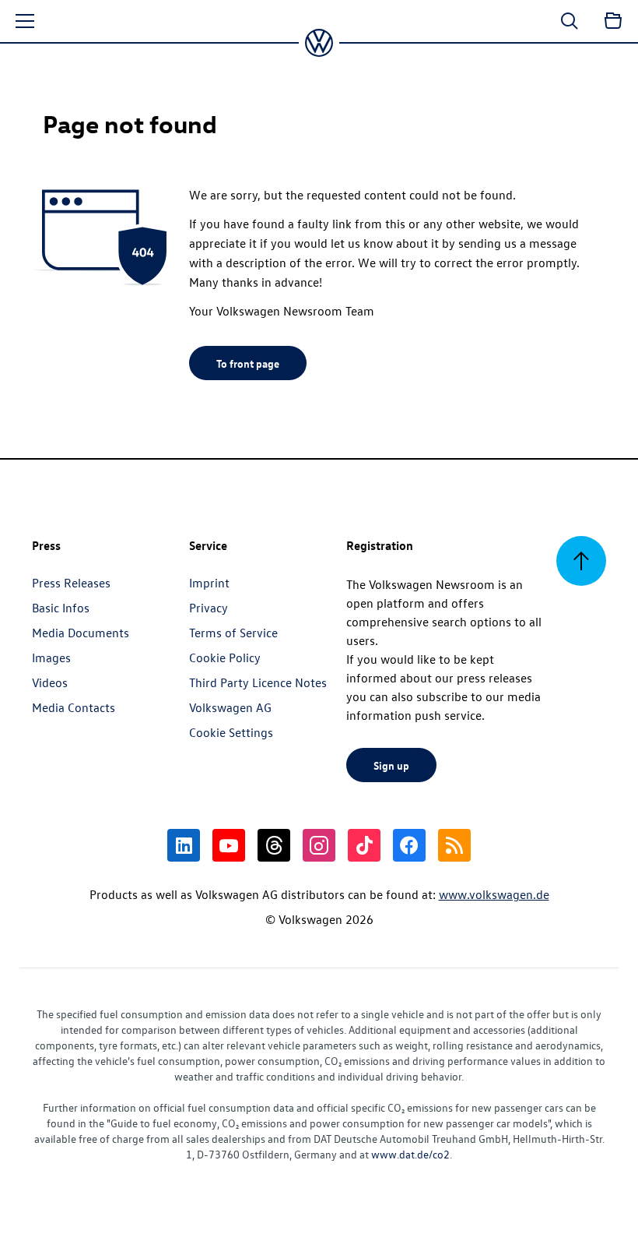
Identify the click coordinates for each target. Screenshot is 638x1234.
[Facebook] (409, 845)
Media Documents (80, 632)
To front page (247, 363)
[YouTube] (228, 845)
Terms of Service (233, 632)
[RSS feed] (454, 845)
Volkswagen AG (230, 707)
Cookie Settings (231, 732)
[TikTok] (364, 845)
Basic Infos (60, 607)
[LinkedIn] (183, 845)
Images (51, 657)
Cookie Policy (225, 657)
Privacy (208, 607)
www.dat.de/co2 (410, 1154)
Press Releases (71, 583)
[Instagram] (319, 845)
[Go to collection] (613, 21)
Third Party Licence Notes (258, 682)
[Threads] (274, 845)
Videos (50, 682)
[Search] (569, 21)
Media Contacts (73, 707)
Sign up (391, 765)
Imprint (209, 583)
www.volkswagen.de (494, 894)
